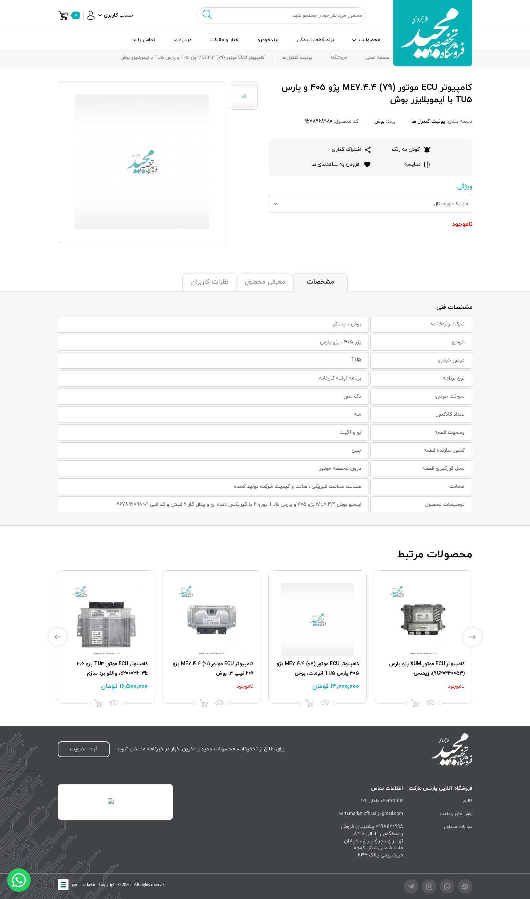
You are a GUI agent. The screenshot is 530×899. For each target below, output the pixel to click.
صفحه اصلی (377, 57)
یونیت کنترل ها (297, 57)
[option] (423, 637)
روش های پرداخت (456, 814)
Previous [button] (58, 637)
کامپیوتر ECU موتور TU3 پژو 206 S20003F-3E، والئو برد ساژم (429, 669)
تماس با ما (143, 39)
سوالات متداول (458, 827)
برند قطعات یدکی (315, 39)
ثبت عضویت (83, 749)
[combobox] (370, 204)
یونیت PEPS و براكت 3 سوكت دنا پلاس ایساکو (111, 669)
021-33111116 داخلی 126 (382, 801)
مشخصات (320, 281)
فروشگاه (339, 57)
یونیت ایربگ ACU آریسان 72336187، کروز (318, 669)
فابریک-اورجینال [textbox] (451, 204)
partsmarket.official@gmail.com (371, 814)
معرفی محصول (265, 281)
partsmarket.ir (84, 884)
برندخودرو (268, 39)
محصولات (369, 39)
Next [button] (472, 637)
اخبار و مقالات (224, 39)
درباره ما (182, 39)
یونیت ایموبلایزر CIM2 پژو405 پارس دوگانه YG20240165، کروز (213, 669)
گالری (467, 801)
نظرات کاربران (209, 281)
